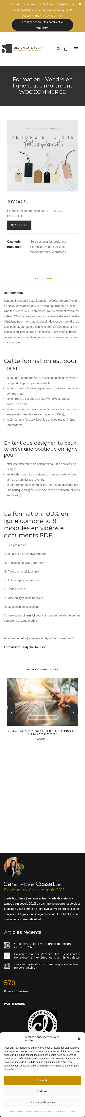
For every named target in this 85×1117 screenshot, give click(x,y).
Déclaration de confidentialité (49, 1111)
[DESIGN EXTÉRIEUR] (22, 49)
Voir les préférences (42, 1102)
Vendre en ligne (55, 246)
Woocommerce (40, 252)
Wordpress (59, 252)
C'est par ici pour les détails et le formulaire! (42, 25)
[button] (79, 1039)
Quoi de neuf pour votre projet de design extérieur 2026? (42, 945)
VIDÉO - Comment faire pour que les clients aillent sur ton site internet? (42, 732)
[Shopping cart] (63, 49)
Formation (36, 246)
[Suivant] (73, 732)
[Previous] (12, 732)
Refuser (42, 1091)
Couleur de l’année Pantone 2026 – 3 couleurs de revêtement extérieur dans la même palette (47, 955)
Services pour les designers (48, 241)
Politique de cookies (21, 1111)
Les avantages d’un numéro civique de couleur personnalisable (46, 965)
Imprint (71, 1111)
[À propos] (42, 889)
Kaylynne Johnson (33, 647)
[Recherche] (56, 49)
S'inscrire (19, 225)
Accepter (42, 1080)
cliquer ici (29, 615)
